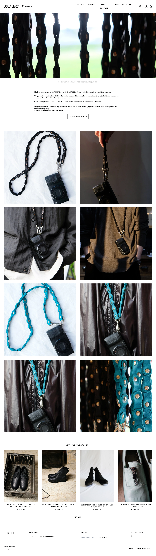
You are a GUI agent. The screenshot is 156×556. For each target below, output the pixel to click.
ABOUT (116, 5)
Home (60, 82)
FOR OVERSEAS (48, 537)
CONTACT (104, 8)
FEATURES (126, 5)
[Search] (23, 6)
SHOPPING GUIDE (35, 537)
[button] (150, 6)
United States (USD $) (143, 548)
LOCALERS (11, 546)
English (131, 548)
